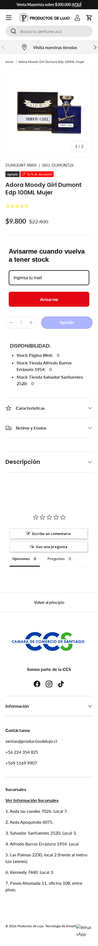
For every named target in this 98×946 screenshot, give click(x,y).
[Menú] (9, 18)
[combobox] (49, 31)
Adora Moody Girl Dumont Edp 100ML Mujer (51, 62)
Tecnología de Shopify (61, 926)
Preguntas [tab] (56, 558)
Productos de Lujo (30, 926)
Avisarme (49, 299)
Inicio (9, 62)
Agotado (67, 322)
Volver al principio (49, 602)
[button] (89, 18)
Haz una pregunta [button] (51, 546)
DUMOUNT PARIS (21, 165)
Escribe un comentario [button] (51, 533)
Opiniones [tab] (21, 558)
